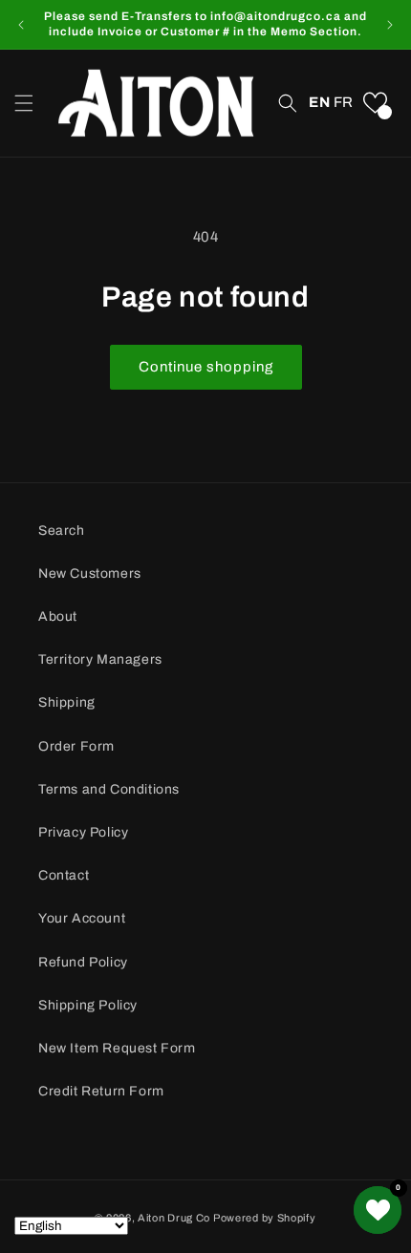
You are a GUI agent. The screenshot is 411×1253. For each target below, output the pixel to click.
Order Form (76, 746)
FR (344, 102)
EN (319, 102)
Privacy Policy (83, 832)
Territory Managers (100, 659)
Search (61, 530)
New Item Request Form (117, 1048)
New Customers (89, 573)
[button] (24, 103)
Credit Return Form (101, 1091)
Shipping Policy (88, 1005)
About (57, 616)
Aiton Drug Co (174, 1217)
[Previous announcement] (21, 25)
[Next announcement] (390, 25)
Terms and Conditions (109, 789)
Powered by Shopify (264, 1217)
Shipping (67, 702)
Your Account (81, 918)
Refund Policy (83, 962)
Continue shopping (206, 366)
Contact (63, 875)
